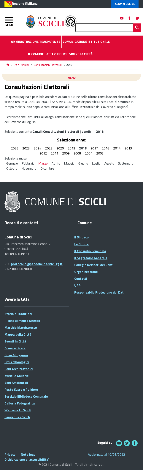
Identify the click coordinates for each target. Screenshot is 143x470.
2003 (100, 153)
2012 (43, 153)
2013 (128, 148)
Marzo (43, 163)
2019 (71, 148)
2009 (66, 153)
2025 (26, 148)
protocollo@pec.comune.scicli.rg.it (37, 263)
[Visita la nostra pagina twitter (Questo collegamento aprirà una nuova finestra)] (137, 18)
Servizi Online (125, 4)
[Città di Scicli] (55, 202)
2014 (117, 148)
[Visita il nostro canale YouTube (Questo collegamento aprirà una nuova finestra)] (127, 443)
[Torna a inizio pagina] (135, 462)
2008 (77, 153)
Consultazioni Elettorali (48, 65)
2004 (88, 153)
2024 (37, 148)
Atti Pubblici (22, 65)
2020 (60, 148)
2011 (54, 153)
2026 (14, 148)
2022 (49, 148)
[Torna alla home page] (7, 65)
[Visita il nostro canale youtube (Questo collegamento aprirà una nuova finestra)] (122, 18)
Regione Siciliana (25, 3)
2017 (94, 148)
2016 (105, 148)
